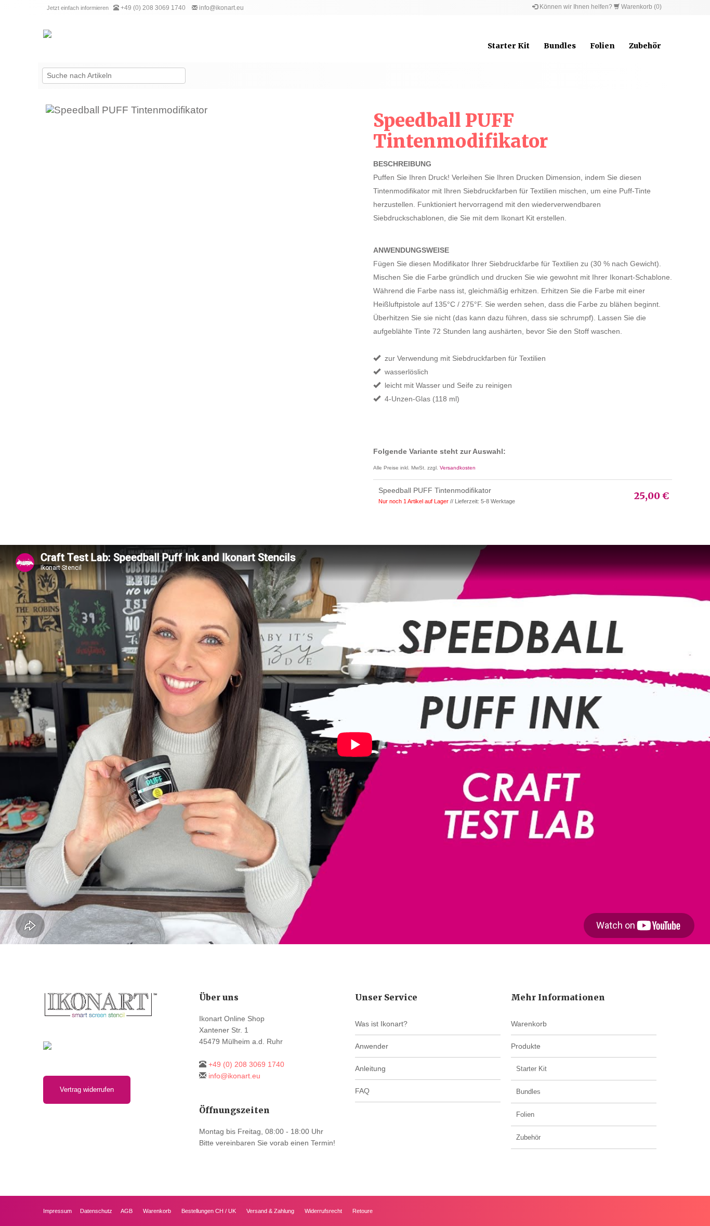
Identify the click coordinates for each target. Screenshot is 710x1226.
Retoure (362, 1211)
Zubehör (645, 45)
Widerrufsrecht (323, 1211)
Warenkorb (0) (641, 6)
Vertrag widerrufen (87, 1089)
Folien (602, 45)
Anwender (371, 1046)
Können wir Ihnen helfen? (576, 6)
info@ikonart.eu (221, 7)
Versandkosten (458, 468)
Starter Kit (509, 45)
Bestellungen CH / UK (208, 1211)
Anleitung (370, 1068)
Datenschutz (96, 1211)
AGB (127, 1211)
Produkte (526, 1046)
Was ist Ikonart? (381, 1024)
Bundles (560, 45)
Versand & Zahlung (270, 1211)
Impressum (57, 1211)
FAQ (362, 1091)
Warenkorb (529, 1024)
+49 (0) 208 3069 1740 (153, 7)
